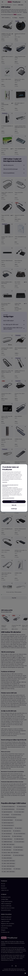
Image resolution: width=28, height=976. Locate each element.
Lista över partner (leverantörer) (8, 497)
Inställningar (14, 508)
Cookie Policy (4, 482)
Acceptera (14, 501)
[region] (14, 488)
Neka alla (14, 505)
